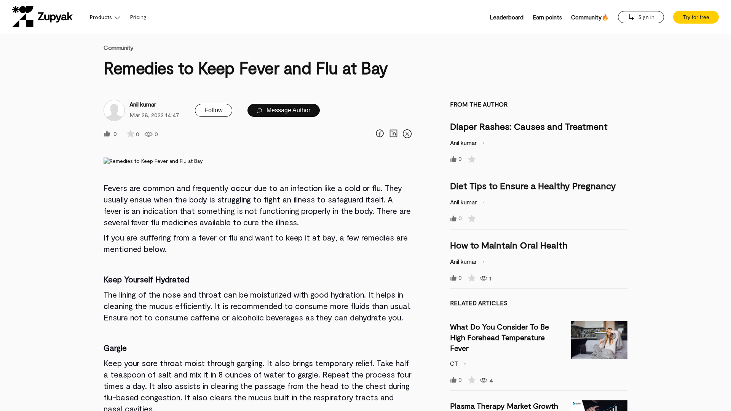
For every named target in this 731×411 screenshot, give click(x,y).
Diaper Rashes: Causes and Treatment (529, 126)
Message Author (287, 110)
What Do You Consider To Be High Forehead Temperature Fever (499, 337)
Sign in (645, 17)
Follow (213, 110)
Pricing (138, 17)
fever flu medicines (164, 222)
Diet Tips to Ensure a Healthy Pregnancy (533, 185)
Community (119, 47)
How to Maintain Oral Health (509, 244)
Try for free (696, 17)
